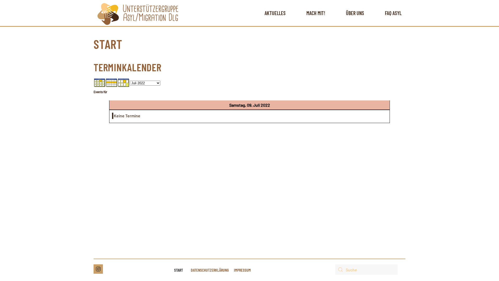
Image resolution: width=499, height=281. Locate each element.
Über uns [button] (355, 13)
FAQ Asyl (393, 13)
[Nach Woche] (111, 82)
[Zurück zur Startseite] (138, 13)
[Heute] (123, 82)
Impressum (242, 269)
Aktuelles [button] (275, 13)
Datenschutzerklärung (210, 269)
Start (178, 269)
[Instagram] (98, 269)
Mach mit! (315, 13)
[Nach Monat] (100, 82)
